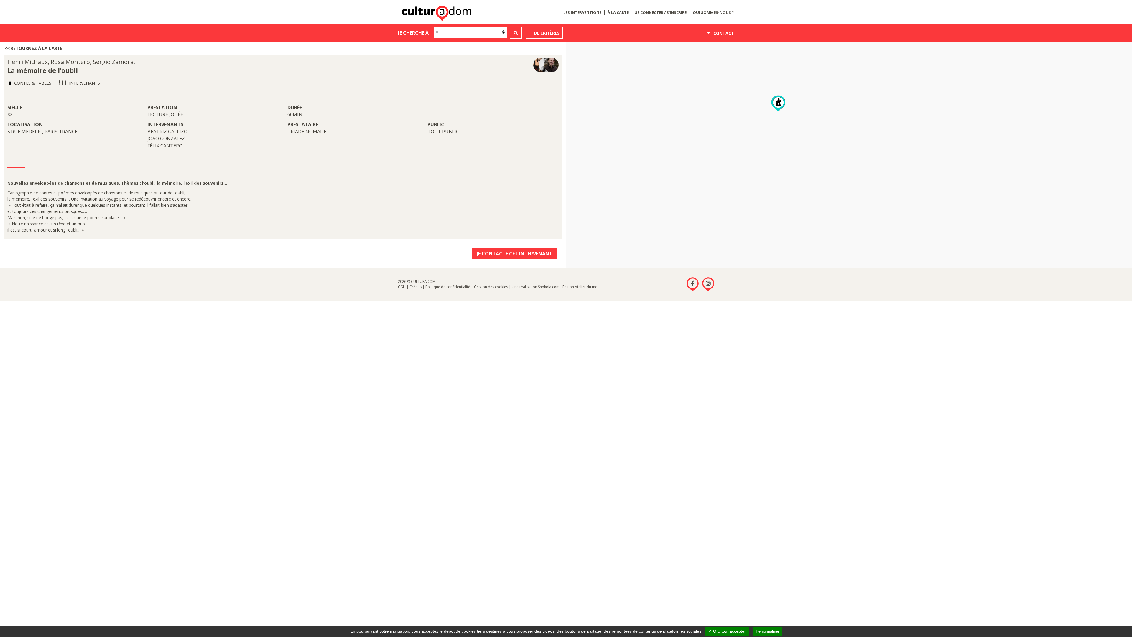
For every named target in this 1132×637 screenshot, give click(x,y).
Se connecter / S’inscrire (661, 12)
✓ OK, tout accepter (727, 631)
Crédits (415, 286)
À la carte (618, 12)
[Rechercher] (516, 33)
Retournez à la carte (36, 48)
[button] (778, 103)
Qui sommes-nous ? (713, 12)
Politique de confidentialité (447, 286)
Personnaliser (767, 631)
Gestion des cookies (491, 286)
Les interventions (582, 12)
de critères (546, 33)
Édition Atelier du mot (580, 286)
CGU (402, 286)
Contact (723, 33)
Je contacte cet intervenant (514, 253)
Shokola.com (549, 286)
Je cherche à (413, 32)
